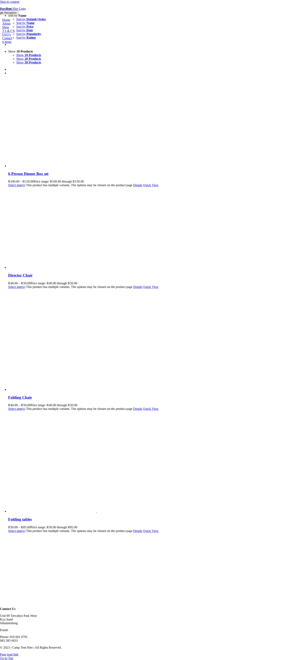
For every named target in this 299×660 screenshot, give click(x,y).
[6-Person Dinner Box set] (153, 123)
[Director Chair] (153, 228)
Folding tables (20, 519)
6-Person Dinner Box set (28, 174)
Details (137, 185)
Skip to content (9, 1)
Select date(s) (16, 185)
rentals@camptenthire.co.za (27, 630)
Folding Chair (20, 397)
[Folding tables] (153, 462)
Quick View (151, 185)
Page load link (9, 654)
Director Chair (20, 275)
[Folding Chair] (153, 340)
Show (28, 55)
